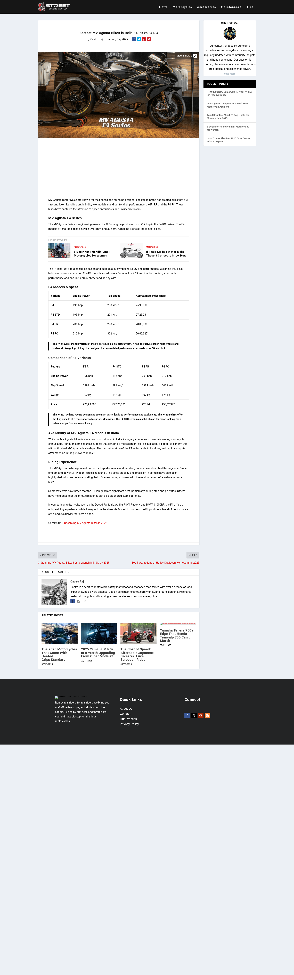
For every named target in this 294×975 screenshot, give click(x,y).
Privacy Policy (129, 724)
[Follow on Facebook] (187, 715)
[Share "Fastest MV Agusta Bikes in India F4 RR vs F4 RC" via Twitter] (139, 39)
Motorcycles (182, 7)
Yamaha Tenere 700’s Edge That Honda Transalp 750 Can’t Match (177, 635)
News (163, 7)
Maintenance (231, 7)
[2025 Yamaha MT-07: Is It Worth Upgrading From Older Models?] (99, 633)
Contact (125, 713)
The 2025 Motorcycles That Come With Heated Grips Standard (59, 654)
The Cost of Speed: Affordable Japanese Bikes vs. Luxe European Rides (137, 654)
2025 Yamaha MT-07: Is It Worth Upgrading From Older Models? (98, 652)
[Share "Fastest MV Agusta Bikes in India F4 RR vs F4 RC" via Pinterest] (149, 39)
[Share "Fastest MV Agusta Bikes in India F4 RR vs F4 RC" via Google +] (144, 39)
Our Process (128, 719)
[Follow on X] (194, 715)
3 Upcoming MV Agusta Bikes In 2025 (84, 523)
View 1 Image (184, 55)
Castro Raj (96, 39)
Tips (250, 7)
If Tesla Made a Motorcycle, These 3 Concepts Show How (166, 253)
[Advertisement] (118, 169)
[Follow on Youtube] (200, 715)
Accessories (206, 7)
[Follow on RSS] (207, 715)
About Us (126, 708)
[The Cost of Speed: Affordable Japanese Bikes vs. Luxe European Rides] (138, 633)
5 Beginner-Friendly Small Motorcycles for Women (92, 253)
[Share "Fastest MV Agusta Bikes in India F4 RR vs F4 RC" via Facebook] (134, 39)
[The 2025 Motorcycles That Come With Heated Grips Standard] (60, 633)
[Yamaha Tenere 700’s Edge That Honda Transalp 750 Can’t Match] (178, 624)
